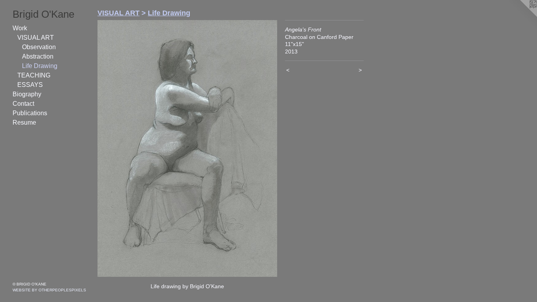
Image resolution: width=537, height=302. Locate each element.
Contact (23, 103)
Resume (24, 122)
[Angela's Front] (187, 148)
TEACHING (33, 75)
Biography (27, 94)
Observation (39, 47)
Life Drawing (39, 66)
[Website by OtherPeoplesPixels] (521, 15)
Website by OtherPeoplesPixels (49, 290)
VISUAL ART (35, 37)
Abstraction (37, 56)
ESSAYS (30, 84)
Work (20, 28)
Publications (30, 113)
